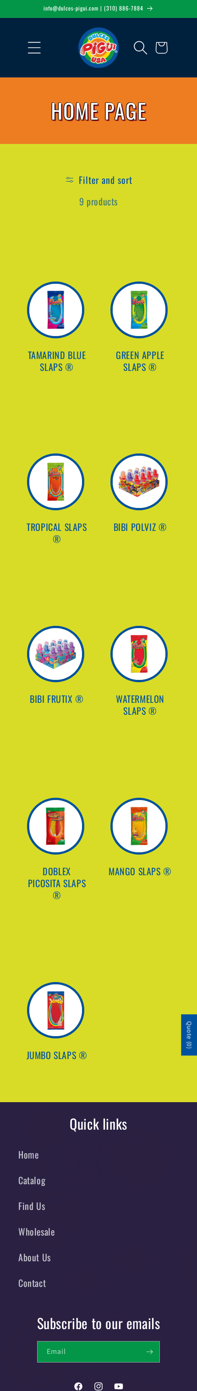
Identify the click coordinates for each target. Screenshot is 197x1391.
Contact (32, 1283)
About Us (34, 1257)
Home (28, 1154)
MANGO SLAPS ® (140, 871)
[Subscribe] (149, 1352)
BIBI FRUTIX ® (57, 699)
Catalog (31, 1180)
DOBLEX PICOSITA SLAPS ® (57, 883)
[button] (27, 47)
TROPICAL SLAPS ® (57, 533)
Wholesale (36, 1231)
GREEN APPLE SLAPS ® (140, 361)
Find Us (31, 1206)
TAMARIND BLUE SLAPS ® (57, 361)
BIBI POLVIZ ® (140, 527)
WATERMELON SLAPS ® (140, 705)
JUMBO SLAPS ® (57, 1055)
